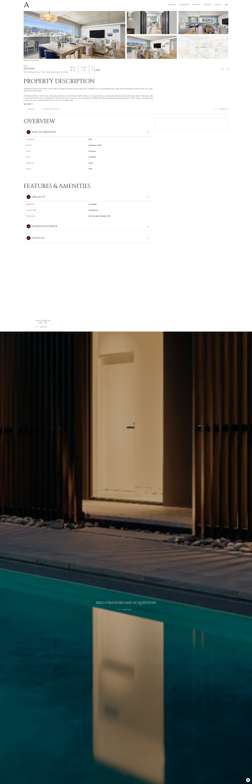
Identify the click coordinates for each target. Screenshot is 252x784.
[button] (223, 109)
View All (204, 47)
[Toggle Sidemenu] (226, 4)
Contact (218, 5)
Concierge (208, 5)
